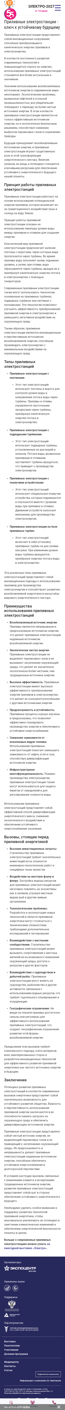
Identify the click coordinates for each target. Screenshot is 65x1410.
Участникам (11, 1349)
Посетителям (12, 1345)
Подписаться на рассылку (48, 1374)
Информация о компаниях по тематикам (40, 1380)
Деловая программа (16, 1354)
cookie (26, 1406)
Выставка (10, 1341)
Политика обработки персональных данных (22, 1393)
